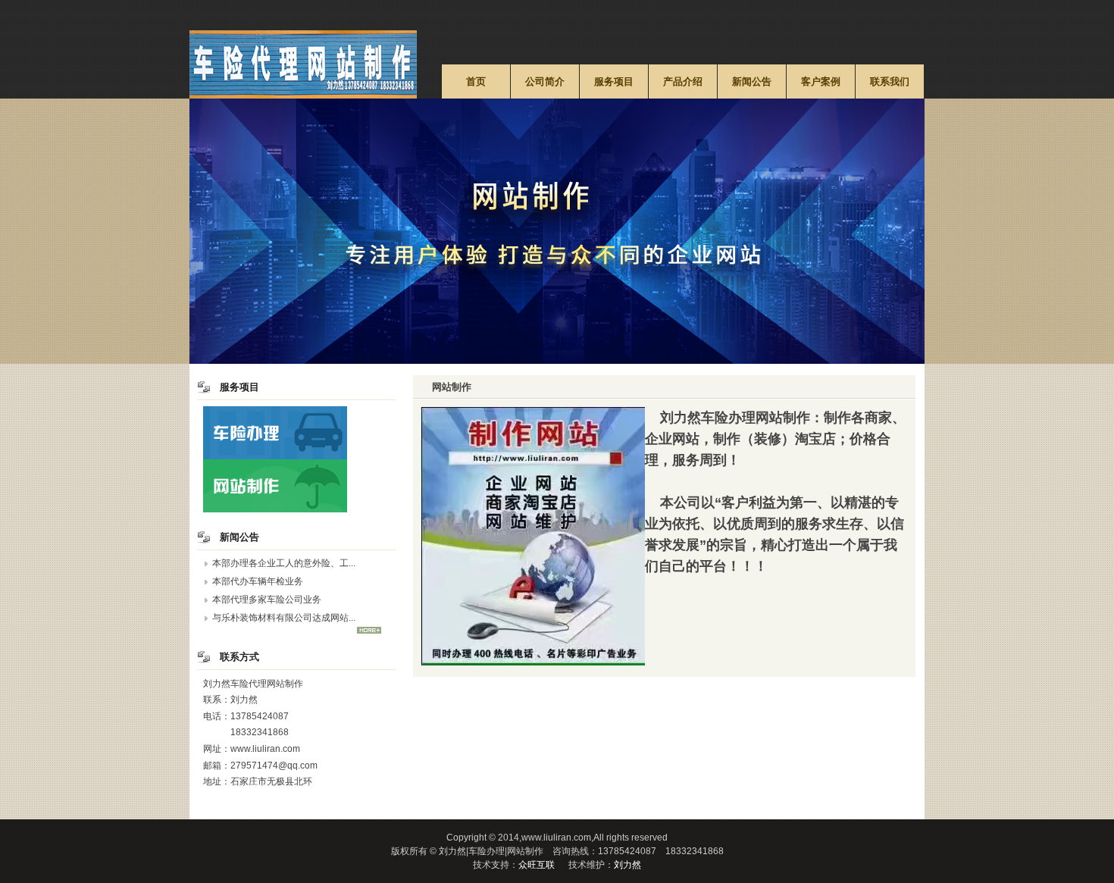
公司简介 (545, 81)
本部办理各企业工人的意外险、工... (283, 563)
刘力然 (627, 865)
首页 (476, 81)
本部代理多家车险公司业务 (266, 599)
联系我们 (889, 81)
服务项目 (614, 81)
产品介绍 (683, 81)
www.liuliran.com (265, 749)
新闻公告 (751, 81)
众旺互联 (536, 865)
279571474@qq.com (274, 765)
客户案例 (820, 81)
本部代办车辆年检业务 (257, 581)
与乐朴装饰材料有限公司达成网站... (283, 617)
